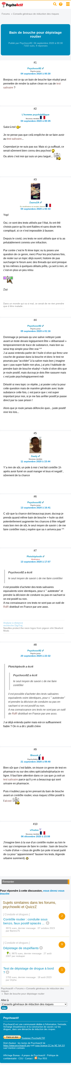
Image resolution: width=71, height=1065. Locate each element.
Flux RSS (42, 1058)
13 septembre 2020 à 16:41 (36, 507)
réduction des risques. (45, 1029)
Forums (6, 13)
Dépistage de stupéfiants (21, 948)
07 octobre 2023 (46, 928)
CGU (20, 1058)
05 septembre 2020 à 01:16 (36, 331)
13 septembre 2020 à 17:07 (36, 561)
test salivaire (14, 138)
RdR (6, 606)
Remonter (8, 881)
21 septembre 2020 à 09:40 (36, 761)
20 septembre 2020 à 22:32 (36, 656)
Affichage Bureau (11, 1055)
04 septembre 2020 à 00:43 (36, 209)
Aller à (5, 1000)
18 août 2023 (45, 977)
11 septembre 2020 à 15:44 (35, 461)
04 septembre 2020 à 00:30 (36, 73)
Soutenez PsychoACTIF (33, 1038)
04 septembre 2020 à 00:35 (36, 121)
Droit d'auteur (9, 1043)
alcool (8, 800)
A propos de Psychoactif (33, 1055)
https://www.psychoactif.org (16, 1045)
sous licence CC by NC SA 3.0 (50, 1045)
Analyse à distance (13, 622)
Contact (29, 1058)
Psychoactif (7, 988)
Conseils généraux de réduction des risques (36, 13)
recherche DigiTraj (12, 625)
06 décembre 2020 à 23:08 (35, 836)
